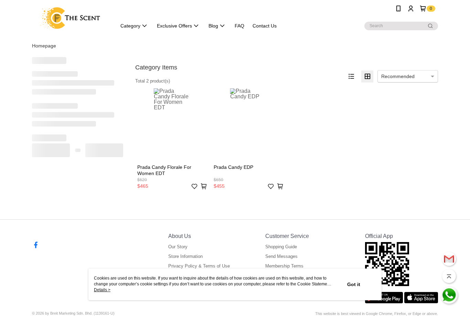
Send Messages (281, 256)
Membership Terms (284, 266)
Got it (353, 284)
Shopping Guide (281, 246)
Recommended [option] (398, 76)
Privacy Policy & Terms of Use (199, 266)
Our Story (178, 246)
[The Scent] (70, 18)
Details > (102, 289)
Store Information (185, 256)
